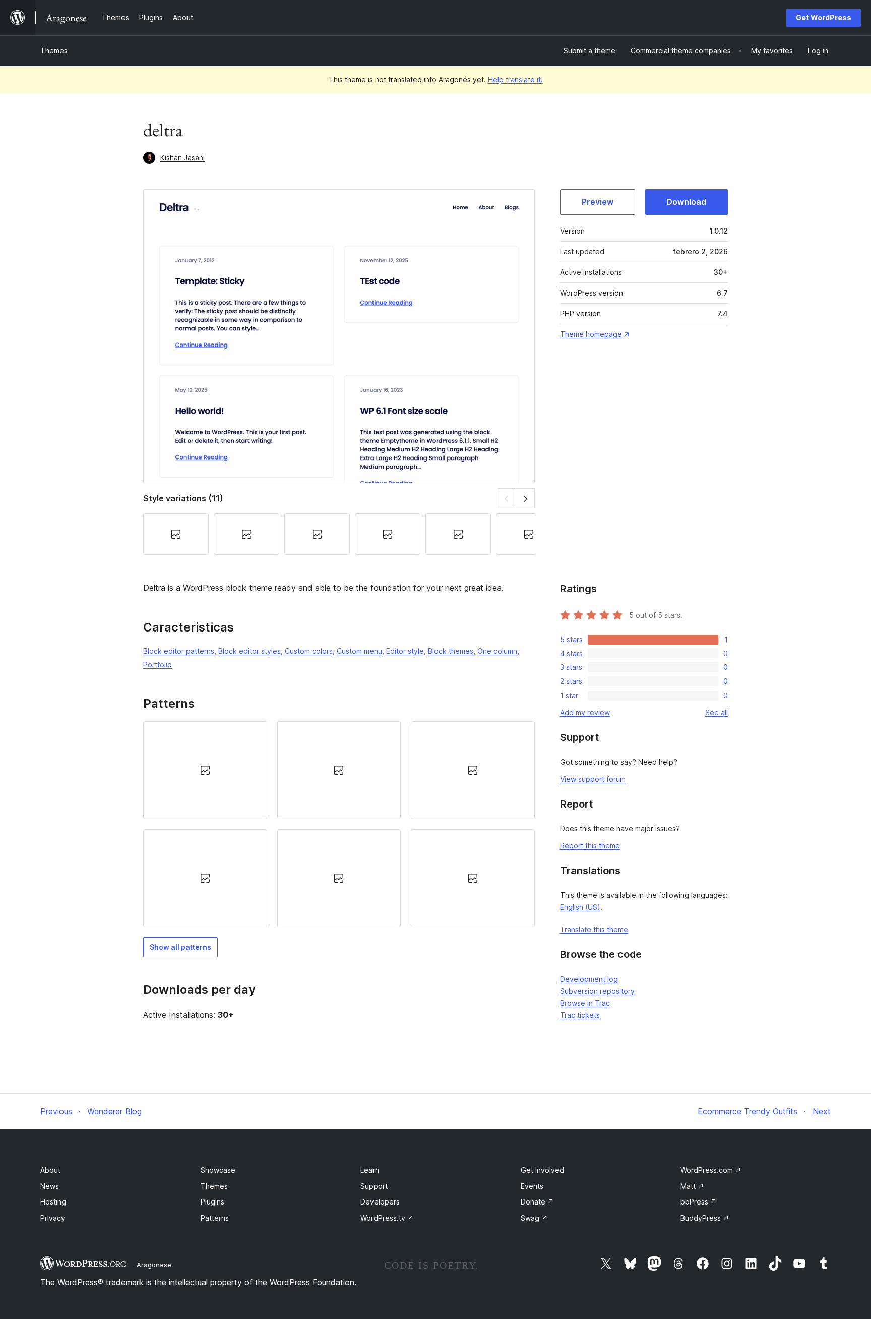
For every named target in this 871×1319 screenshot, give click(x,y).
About (50, 1170)
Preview (597, 202)
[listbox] (339, 824)
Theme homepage (591, 334)
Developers (380, 1201)
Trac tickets (580, 1015)
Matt (692, 1186)
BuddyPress (704, 1218)
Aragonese (154, 1264)
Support (374, 1186)
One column (497, 651)
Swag (534, 1218)
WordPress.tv (387, 1218)
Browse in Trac (585, 1003)
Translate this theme (594, 929)
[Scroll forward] (525, 498)
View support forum (593, 779)
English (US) (580, 907)
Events (532, 1186)
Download (686, 202)
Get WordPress (823, 17)
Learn (369, 1170)
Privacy (52, 1218)
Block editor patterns (178, 651)
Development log (589, 978)
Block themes (450, 651)
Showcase (218, 1170)
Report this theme (590, 845)
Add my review (585, 712)
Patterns (215, 1218)
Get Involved (542, 1170)
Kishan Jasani (182, 157)
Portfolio (157, 664)
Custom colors (309, 651)
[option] (205, 770)
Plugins (212, 1201)
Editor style (405, 651)
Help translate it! (515, 79)
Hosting (53, 1201)
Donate (537, 1201)
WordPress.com (710, 1170)
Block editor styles (249, 651)
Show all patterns (180, 947)
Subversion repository (597, 991)
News (49, 1186)
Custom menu (359, 651)
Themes (54, 50)
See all (716, 712)
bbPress (698, 1201)
